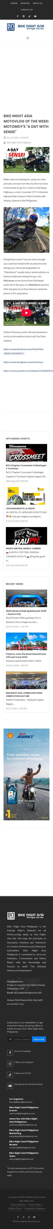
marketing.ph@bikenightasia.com (23, 1136)
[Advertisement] (26, 70)
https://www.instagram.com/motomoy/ (23, 362)
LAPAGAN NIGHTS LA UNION (20, 508)
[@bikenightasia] (18, 16)
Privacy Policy (19, 1172)
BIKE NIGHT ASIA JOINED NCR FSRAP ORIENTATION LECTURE (24, 695)
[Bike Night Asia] (35, 16)
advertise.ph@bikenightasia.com (23, 1125)
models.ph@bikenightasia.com (22, 1147)
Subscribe (39, 1039)
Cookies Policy (14, 1208)
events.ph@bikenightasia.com (22, 1113)
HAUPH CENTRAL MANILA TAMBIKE (23, 548)
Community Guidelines (34, 1208)
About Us (37, 3)
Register (25, 3)
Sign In (14, 3)
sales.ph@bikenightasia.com (21, 1159)
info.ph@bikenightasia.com (20, 1102)
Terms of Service (35, 1172)
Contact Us (27, 10)
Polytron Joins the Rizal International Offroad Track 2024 (26, 656)
